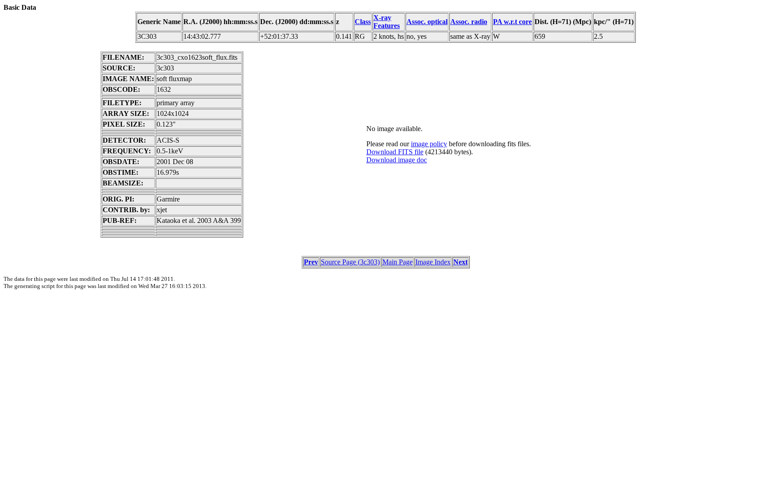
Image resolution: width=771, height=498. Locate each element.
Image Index (433, 262)
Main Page (397, 262)
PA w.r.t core (512, 21)
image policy (429, 144)
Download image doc (396, 160)
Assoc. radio (468, 21)
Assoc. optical (427, 21)
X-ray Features (386, 21)
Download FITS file (394, 152)
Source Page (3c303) (350, 262)
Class (363, 21)
